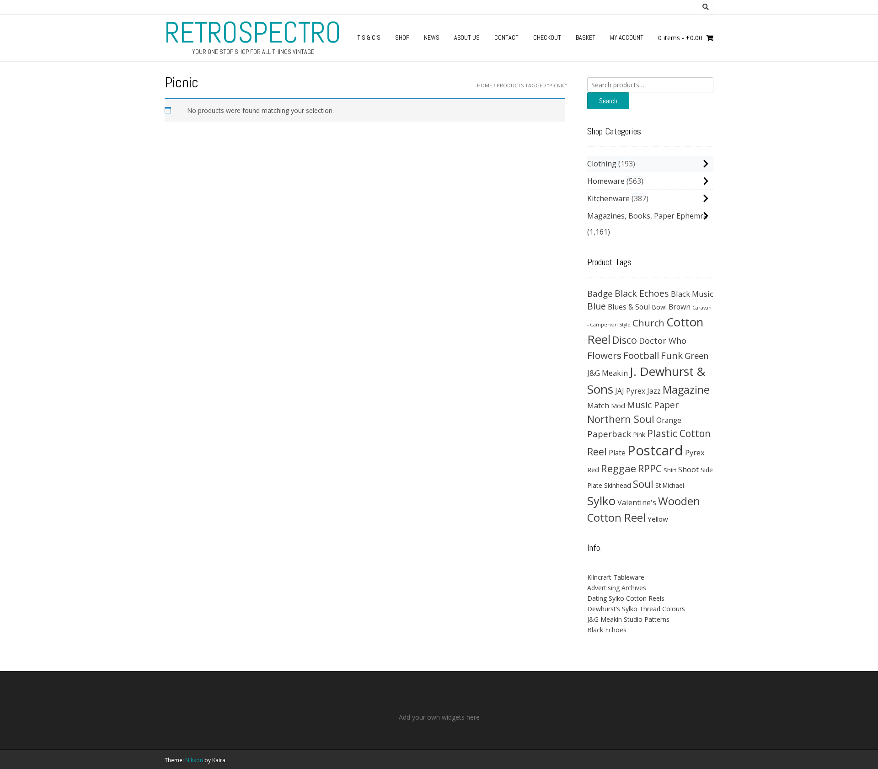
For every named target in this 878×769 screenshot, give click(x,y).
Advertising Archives (616, 587)
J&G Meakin (607, 373)
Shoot (688, 469)
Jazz (654, 391)
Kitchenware (608, 198)
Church (648, 322)
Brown (680, 307)
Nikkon (194, 760)
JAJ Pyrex (630, 391)
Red (593, 469)
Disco (624, 340)
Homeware (606, 181)
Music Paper (653, 405)
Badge (600, 293)
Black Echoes (642, 293)
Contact (506, 37)
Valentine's (636, 502)
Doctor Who (662, 340)
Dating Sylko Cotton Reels (625, 598)
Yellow (658, 518)
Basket (585, 37)
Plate (617, 453)
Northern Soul (620, 419)
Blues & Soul (629, 307)
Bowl (659, 307)
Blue (596, 306)
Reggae (618, 468)
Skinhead (617, 485)
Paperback (609, 433)
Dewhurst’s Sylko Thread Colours (636, 608)
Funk (672, 355)
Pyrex (695, 452)
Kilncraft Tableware (615, 577)
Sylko (601, 500)
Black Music (692, 293)
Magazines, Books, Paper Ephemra (647, 216)
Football (641, 355)
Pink (639, 434)
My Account (626, 37)
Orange (668, 420)
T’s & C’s (368, 37)
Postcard (655, 450)
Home (484, 85)
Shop (402, 37)
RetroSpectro (253, 32)
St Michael (669, 485)
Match (598, 405)
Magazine (686, 389)
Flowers (604, 355)
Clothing (601, 164)
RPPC (650, 468)
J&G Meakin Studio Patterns (628, 619)
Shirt (670, 470)
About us (467, 37)
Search (608, 100)
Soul (643, 484)
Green (697, 355)
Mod (618, 405)
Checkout (547, 37)
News (431, 37)
